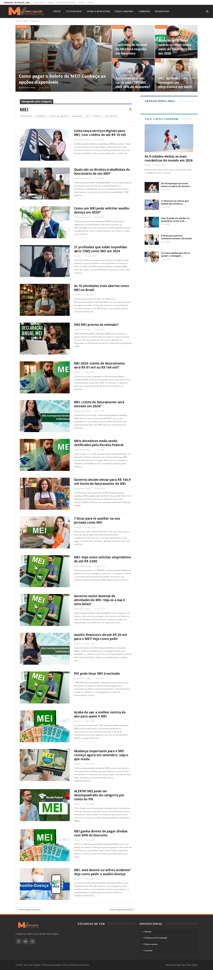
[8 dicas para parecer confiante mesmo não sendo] (152, 239)
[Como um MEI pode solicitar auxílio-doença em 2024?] (45, 222)
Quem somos (39, 2)
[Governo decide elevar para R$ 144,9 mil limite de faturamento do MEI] (45, 494)
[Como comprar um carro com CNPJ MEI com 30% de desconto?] (133, 75)
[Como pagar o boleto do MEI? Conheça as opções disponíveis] (63, 58)
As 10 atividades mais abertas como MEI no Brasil (101, 288)
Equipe (51, 2)
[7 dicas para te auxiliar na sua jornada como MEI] (45, 532)
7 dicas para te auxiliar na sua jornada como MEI (97, 520)
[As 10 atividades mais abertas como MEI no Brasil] (45, 300)
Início (57, 11)
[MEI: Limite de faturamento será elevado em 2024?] (45, 416)
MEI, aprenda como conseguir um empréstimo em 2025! (175, 82)
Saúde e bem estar (98, 11)
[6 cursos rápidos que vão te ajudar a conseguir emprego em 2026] (152, 257)
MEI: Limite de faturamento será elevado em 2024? (99, 404)
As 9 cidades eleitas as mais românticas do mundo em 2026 (169, 158)
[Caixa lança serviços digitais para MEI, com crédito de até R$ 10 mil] (45, 145)
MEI (115, 60)
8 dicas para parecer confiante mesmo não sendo (176, 237)
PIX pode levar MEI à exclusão (97, 673)
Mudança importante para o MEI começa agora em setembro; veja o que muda (101, 755)
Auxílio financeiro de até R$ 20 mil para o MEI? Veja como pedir (100, 637)
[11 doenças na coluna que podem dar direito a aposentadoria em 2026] (152, 204)
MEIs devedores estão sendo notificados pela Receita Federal (98, 443)
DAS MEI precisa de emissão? (96, 324)
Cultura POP (74, 11)
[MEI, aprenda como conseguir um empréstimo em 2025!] (176, 75)
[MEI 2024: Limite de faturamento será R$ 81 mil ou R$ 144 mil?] (45, 377)
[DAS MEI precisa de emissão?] (45, 339)
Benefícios (162, 11)
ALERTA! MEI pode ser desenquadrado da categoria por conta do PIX (99, 795)
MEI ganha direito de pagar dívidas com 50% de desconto (101, 833)
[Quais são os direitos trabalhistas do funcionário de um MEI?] (45, 183)
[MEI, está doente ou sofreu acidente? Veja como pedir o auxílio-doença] (45, 884)
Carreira (144, 11)
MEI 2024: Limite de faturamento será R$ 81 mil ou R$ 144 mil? (99, 365)
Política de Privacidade (66, 2)
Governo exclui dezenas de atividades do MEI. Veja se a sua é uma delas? (99, 600)
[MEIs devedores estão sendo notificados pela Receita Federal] (45, 455)
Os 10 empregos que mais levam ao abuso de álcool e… (176, 185)
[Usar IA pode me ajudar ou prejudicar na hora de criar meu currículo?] (152, 222)
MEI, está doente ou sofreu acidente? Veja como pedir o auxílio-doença (102, 872)
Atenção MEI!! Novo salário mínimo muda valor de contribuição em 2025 (174, 47)
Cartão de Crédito (58, 116)
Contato (81, 2)
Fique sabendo (124, 11)
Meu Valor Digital (189, 964)
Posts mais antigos (29, 909)
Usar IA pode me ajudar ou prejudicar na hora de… (175, 219)
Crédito (97, 116)
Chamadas (22, 27)
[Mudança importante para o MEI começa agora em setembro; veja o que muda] (45, 765)
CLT (87, 116)
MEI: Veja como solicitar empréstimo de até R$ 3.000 (102, 559)
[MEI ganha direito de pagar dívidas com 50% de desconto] (45, 845)
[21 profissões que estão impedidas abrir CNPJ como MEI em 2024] (45, 261)
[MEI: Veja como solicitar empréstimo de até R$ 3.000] (45, 571)
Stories (90, 2)
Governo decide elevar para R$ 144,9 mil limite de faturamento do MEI (102, 482)
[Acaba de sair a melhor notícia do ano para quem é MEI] (45, 726)
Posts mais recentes (121, 909)
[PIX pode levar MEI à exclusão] (45, 687)
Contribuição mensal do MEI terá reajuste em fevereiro (131, 49)
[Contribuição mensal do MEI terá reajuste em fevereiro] (133, 41)
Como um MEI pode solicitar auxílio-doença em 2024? (102, 210)
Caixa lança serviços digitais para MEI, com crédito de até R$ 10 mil (100, 133)
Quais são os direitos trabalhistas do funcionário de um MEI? (102, 171)
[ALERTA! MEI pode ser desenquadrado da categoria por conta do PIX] (45, 805)
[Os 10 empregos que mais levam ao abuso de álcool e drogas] (152, 187)
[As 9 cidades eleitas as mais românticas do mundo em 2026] (169, 138)
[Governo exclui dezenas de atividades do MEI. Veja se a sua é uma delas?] (45, 610)
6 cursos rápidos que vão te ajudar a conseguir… (175, 254)
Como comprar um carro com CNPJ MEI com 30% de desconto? (132, 82)
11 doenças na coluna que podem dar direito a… (175, 202)
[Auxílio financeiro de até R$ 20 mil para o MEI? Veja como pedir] (45, 649)
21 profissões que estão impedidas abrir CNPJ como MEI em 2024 (100, 249)
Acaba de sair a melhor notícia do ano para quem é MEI (100, 714)
